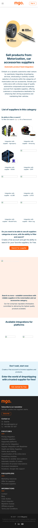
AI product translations (9, 459)
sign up (17, 119)
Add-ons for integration (10, 437)
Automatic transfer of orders (11, 454)
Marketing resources (8, 472)
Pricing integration (8, 430)
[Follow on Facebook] (15, 517)
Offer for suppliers (8, 474)
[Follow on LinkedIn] (19, 517)
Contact (4, 487)
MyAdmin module (7, 497)
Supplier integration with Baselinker (14, 440)
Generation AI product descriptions (14, 457)
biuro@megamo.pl (10, 417)
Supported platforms (9, 435)
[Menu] (2, 3)
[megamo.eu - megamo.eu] (19, 3)
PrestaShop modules (9, 450)
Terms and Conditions (9, 502)
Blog (3, 489)
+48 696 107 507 (10, 420)
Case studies (6, 492)
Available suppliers (8, 432)
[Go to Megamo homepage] (6, 395)
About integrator (7, 494)
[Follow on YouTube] (22, 517)
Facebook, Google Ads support (13, 462)
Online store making (8, 445)
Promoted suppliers (8, 477)
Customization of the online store (13, 447)
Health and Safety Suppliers (11, 442)
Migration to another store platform (14, 452)
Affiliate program (7, 499)
